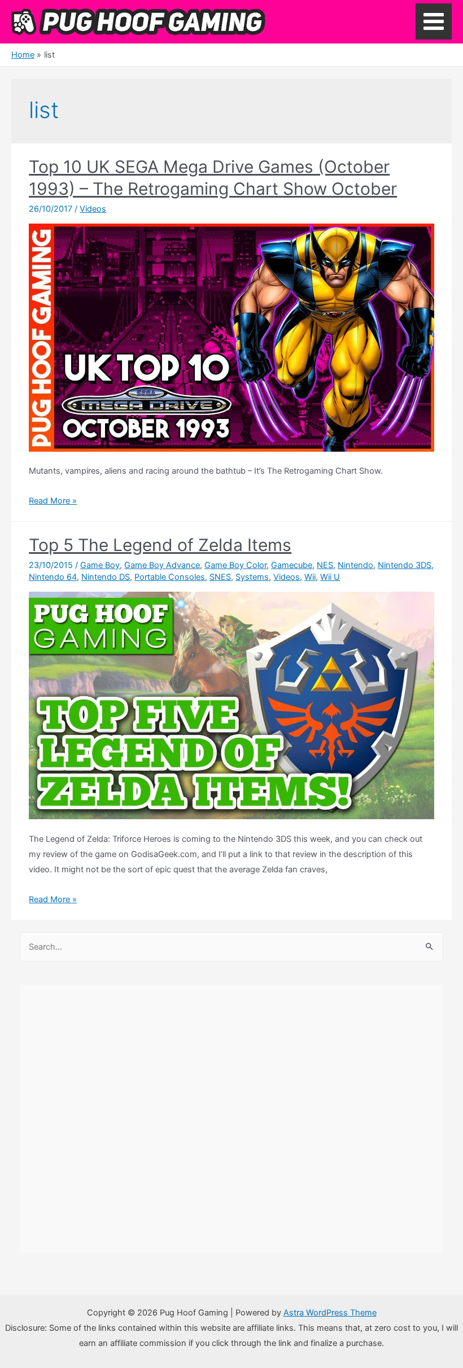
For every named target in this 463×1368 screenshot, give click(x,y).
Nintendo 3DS (404, 565)
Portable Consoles (169, 577)
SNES (220, 577)
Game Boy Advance (162, 565)
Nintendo (355, 565)
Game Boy (100, 565)
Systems (252, 577)
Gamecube (291, 565)
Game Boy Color (235, 565)
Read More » (53, 501)
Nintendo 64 (53, 577)
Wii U (330, 577)
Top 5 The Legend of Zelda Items (160, 545)
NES (325, 565)
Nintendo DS (105, 577)
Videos (93, 209)
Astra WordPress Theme (330, 1313)
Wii (310, 577)
